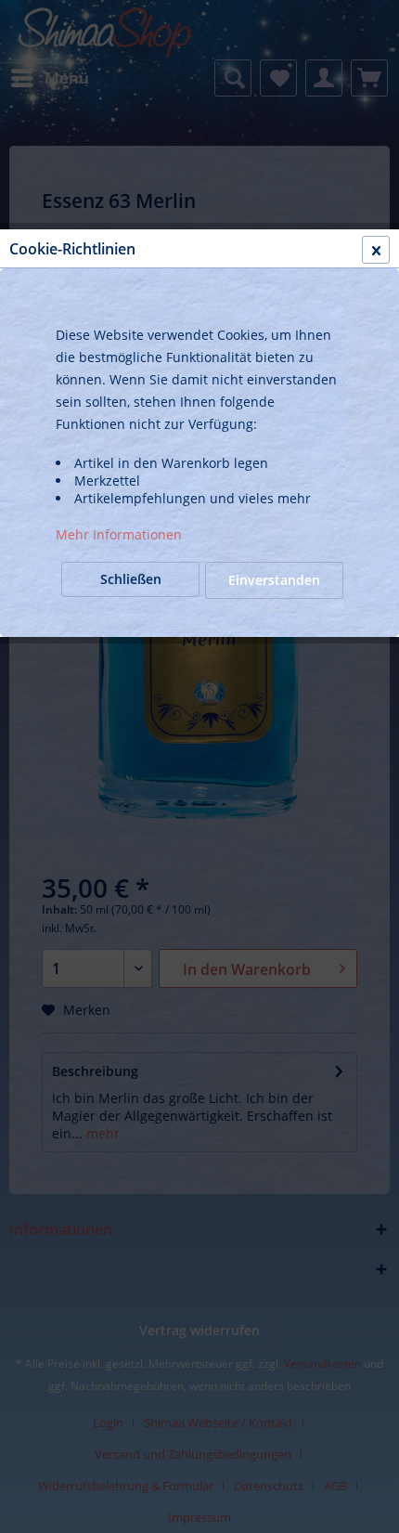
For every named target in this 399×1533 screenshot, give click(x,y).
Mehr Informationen (119, 534)
